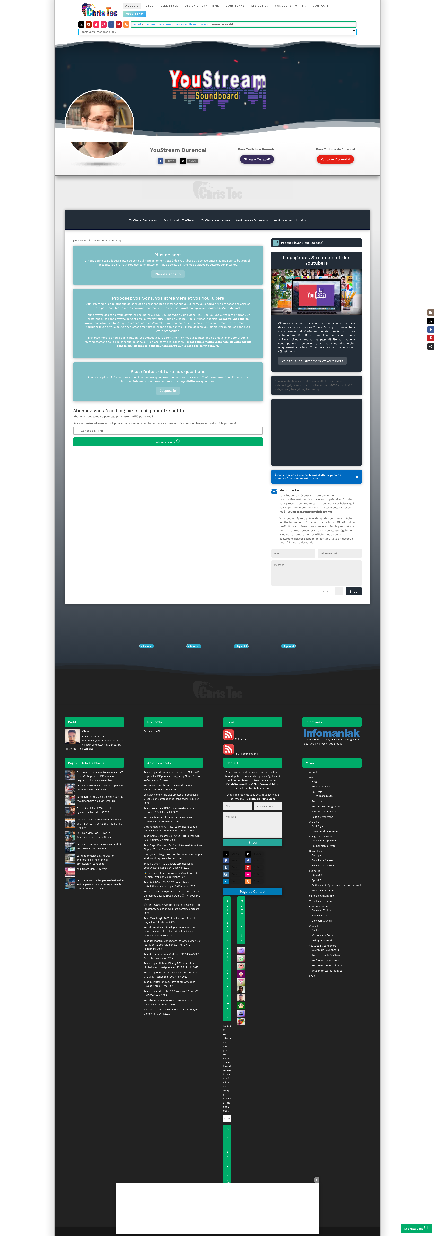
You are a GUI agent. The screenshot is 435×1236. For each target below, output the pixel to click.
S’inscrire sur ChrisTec (324, 811)
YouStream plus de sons (215, 220)
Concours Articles (322, 920)
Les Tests (317, 791)
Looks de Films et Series (325, 831)
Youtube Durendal (335, 159)
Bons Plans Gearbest (323, 865)
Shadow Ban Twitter (323, 890)
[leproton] (241, 1021)
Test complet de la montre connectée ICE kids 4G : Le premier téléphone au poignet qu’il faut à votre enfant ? (100, 776)
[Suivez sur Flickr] (248, 874)
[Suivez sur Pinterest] (119, 24)
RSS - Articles (242, 739)
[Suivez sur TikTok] (96, 24)
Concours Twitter (290, 5)
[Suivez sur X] (81, 24)
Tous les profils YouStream (190, 24)
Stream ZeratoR (257, 159)
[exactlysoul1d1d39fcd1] (241, 966)
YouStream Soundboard (157, 24)
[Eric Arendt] (241, 950)
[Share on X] (430, 321)
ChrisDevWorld (262, 784)
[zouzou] (241, 958)
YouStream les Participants (252, 220)
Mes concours (320, 915)
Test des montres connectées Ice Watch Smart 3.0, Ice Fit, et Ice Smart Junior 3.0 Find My (99, 823)
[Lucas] (241, 981)
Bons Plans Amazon (323, 860)
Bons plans (235, 5)
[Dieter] (241, 973)
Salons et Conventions (321, 895)
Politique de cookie (322, 940)
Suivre (170, 160)
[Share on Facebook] (430, 329)
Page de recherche (322, 816)
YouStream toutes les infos (290, 220)
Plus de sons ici (168, 274)
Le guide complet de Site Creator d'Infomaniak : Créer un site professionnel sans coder (95, 859)
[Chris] (241, 997)
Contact (313, 926)
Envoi (353, 591)
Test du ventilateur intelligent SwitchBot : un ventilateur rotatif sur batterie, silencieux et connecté (169, 931)
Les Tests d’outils (324, 796)
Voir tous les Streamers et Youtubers (312, 361)
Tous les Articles (321, 786)
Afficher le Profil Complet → (80, 748)
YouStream (134, 14)
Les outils (259, 5)
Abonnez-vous (166, 442)
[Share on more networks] (430, 346)
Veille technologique (320, 901)
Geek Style (169, 5)
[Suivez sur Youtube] (89, 24)
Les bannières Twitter (324, 845)
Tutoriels (317, 801)
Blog (150, 5)
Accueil (131, 5)
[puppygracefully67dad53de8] (241, 1013)
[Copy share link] (430, 312)
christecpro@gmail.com (261, 798)
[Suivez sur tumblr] (226, 867)
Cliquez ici (168, 391)
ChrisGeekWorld (237, 784)
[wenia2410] (241, 1005)
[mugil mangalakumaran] (241, 989)
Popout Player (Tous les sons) (302, 242)
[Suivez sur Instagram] (104, 24)
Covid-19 (314, 976)
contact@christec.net (257, 788)
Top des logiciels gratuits (326, 806)
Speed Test (318, 880)
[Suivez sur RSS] (126, 24)
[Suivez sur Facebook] (111, 24)
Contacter (322, 5)
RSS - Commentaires (246, 753)
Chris (86, 731)
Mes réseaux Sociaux (324, 935)
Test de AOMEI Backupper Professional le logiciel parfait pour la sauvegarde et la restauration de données (100, 884)
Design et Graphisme (202, 5)
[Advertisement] (217, 1209)
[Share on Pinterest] (430, 338)
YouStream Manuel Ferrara (92, 869)
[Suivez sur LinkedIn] (226, 881)
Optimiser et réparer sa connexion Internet (336, 885)
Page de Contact (252, 891)
